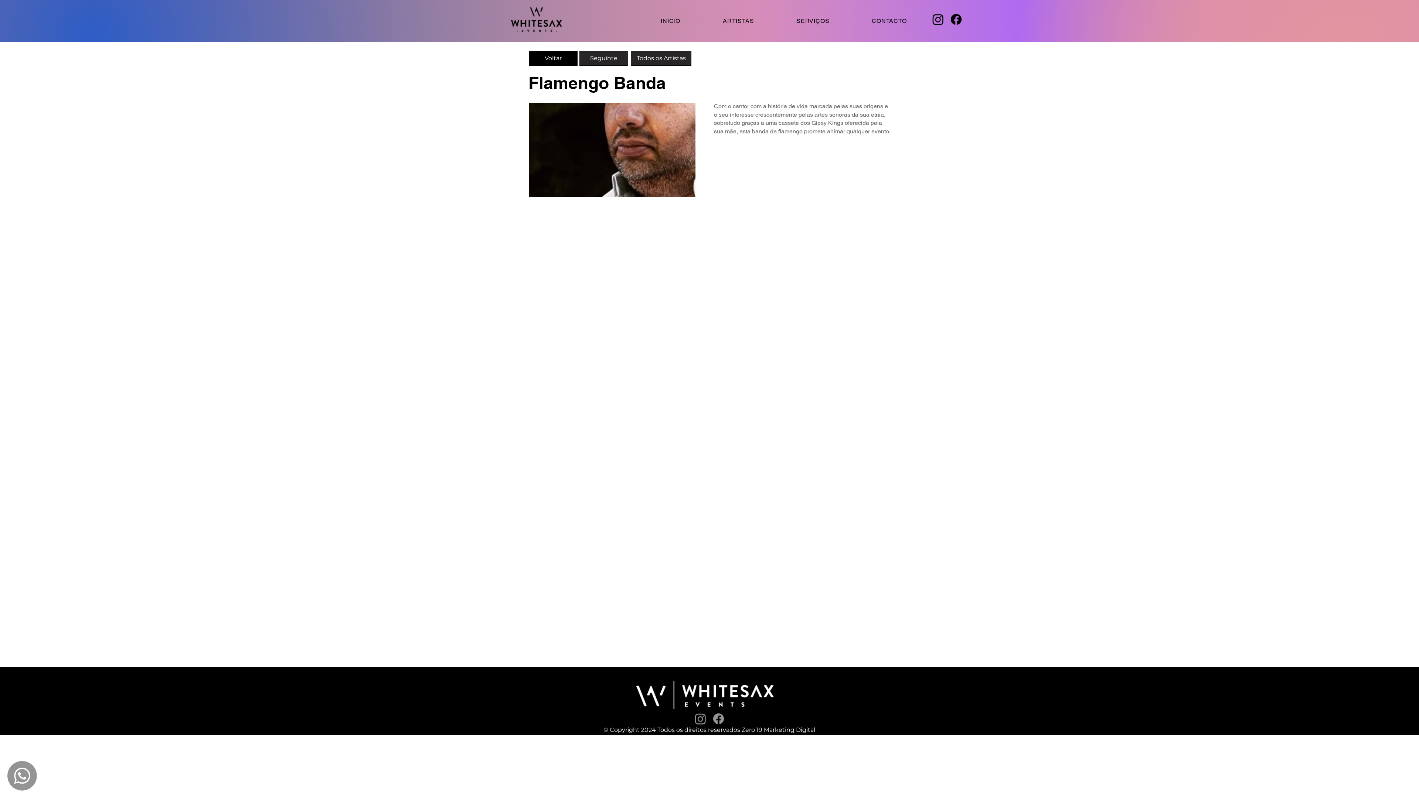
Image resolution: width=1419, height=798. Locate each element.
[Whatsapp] (22, 776)
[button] (813, 21)
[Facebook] (956, 19)
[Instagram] (938, 19)
